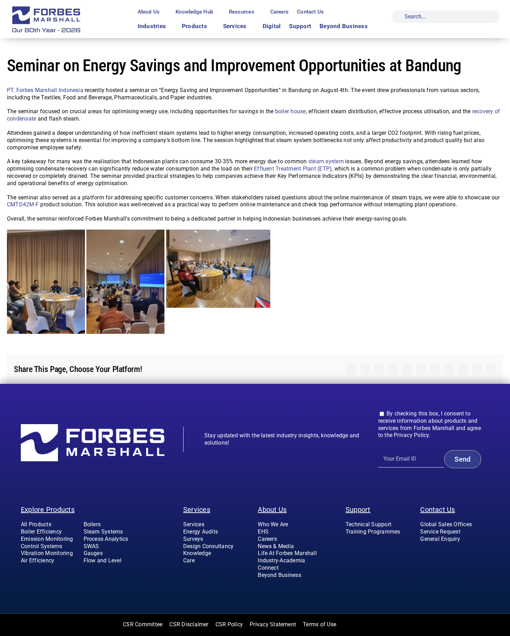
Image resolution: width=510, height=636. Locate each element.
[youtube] (445, 553)
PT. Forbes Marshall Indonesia (45, 90)
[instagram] (434, 553)
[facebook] (422, 553)
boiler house (290, 111)
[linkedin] (456, 553)
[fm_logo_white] (92, 426)
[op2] (62, 8)
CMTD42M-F (23, 204)
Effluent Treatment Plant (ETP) (293, 168)
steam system (326, 161)
